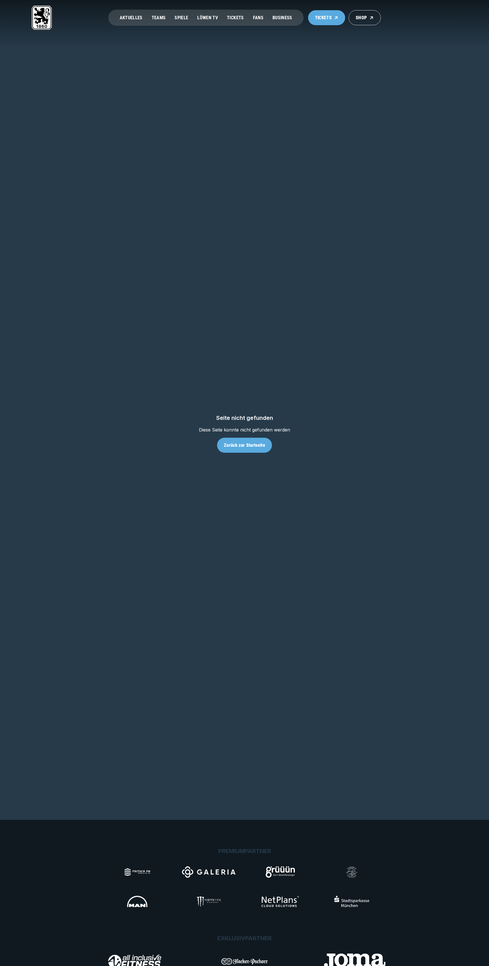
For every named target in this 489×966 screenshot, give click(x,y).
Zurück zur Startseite (244, 445)
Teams (159, 17)
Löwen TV (207, 17)
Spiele (181, 17)
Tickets (235, 17)
